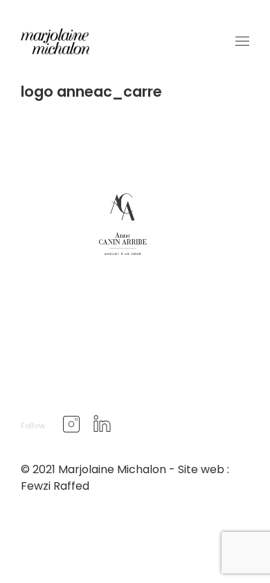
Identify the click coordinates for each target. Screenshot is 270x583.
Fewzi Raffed (55, 486)
